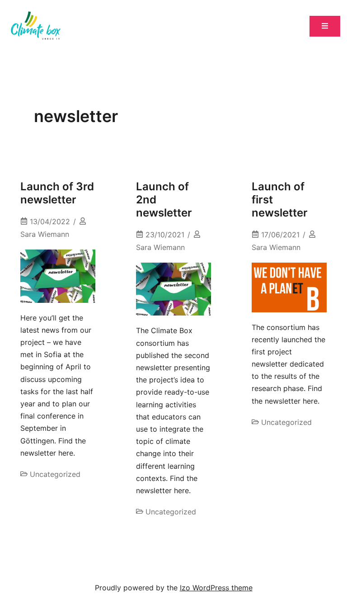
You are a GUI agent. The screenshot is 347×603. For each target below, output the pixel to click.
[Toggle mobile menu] (324, 26)
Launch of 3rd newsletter (57, 193)
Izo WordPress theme (216, 587)
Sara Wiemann (44, 234)
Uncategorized (55, 474)
